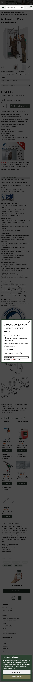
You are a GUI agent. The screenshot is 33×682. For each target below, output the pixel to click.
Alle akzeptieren (16, 676)
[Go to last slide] (2, 67)
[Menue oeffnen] (3, 7)
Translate (17, 359)
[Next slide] (29, 67)
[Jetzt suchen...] (22, 7)
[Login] (26, 7)
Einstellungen (16, 672)
